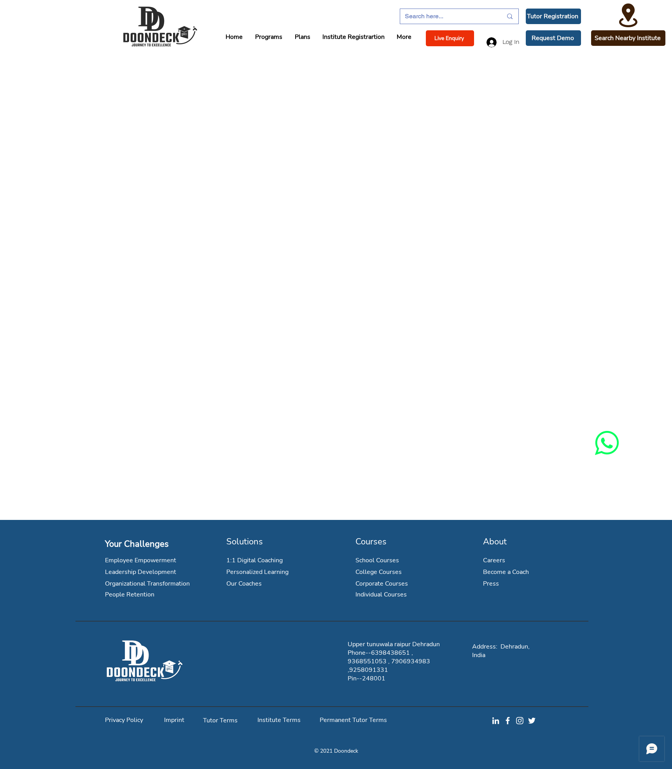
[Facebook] (508, 720)
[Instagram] (520, 720)
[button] (553, 16)
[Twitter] (532, 720)
